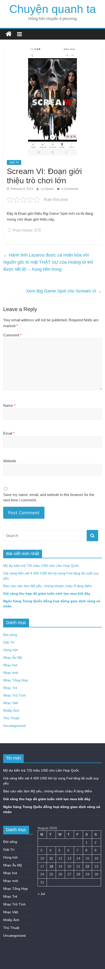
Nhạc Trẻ (10, 688)
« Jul (41, 894)
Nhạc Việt (10, 703)
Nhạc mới (10, 673)
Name (9, 405)
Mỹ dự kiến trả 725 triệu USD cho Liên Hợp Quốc (41, 566)
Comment (12, 335)
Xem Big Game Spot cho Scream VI (64, 291)
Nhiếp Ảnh (11, 710)
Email (9, 433)
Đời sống (10, 635)
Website (9, 461)
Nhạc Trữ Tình (14, 695)
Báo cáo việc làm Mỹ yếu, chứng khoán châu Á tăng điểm (47, 586)
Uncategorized (14, 726)
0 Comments (69, 189)
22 (87, 866)
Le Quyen (47, 189)
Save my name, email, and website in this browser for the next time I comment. (48, 497)
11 (51, 858)
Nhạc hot (10, 665)
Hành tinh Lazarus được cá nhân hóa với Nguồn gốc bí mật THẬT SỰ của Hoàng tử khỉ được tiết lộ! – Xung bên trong (48, 262)
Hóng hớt (10, 650)
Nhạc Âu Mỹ (12, 657)
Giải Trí (14, 162)
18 (51, 866)
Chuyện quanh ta (52, 9)
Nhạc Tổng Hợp (15, 680)
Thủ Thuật (11, 718)
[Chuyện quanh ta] (8, 34)
